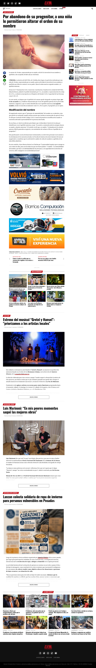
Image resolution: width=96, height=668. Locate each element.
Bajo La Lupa (46, 8)
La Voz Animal (54, 8)
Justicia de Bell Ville (25, 253)
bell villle (24, 251)
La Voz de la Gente (37, 8)
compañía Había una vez (22, 374)
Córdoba (12, 253)
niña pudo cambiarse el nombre (40, 253)
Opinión (61, 8)
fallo (17, 253)
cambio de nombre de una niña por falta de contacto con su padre (45, 251)
